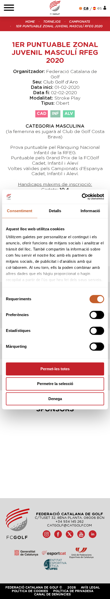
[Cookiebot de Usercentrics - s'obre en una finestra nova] (81, 196)
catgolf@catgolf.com (69, 525)
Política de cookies (30, 591)
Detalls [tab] (55, 211)
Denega (55, 399)
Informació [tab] (90, 211)
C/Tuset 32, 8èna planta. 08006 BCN (69, 518)
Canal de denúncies (52, 594)
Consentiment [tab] (19, 211)
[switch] (97, 315)
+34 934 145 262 (70, 521)
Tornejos (52, 21)
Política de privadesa (73, 591)
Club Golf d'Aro (60, 82)
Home (30, 21)
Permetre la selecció (55, 384)
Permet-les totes (55, 369)
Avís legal (90, 587)
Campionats (79, 21)
